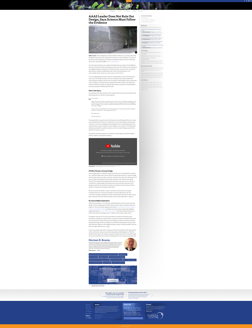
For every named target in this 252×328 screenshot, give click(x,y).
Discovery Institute (126, 326)
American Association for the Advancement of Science (103, 254)
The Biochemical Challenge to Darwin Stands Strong (151, 30)
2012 (143, 87)
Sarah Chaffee (107, 262)
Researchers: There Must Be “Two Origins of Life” (151, 61)
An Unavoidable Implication (147, 21)
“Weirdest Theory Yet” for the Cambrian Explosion (152, 63)
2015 (154, 84)
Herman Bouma (93, 257)
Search (88, 309)
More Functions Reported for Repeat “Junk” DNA (151, 75)
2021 (157, 82)
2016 (151, 84)
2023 (150, 82)
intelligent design (103, 257)
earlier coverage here (113, 61)
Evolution (92, 13)
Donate (138, 1)
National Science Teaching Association (99, 260)
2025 (143, 82)
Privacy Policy (117, 166)
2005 (143, 89)
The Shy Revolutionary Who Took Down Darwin (151, 34)
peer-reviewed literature (95, 262)
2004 (146, 89)
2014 (157, 84)
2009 (151, 87)
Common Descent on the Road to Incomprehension (148, 58)
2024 (146, 82)
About (134, 1)
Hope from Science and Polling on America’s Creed (152, 68)
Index (141, 11)
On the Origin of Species (129, 260)
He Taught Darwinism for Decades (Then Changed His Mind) (152, 45)
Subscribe (143, 1)
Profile (98, 250)
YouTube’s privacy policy (117, 152)
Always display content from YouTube (113, 156)
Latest (134, 11)
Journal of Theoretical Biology (108, 211)
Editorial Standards (99, 315)
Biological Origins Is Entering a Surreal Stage (151, 56)
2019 (143, 84)
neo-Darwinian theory (116, 260)
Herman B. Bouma (93, 25)
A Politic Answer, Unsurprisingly (148, 19)
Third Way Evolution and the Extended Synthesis (152, 41)
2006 (161, 87)
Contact (89, 311)
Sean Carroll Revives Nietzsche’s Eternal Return (151, 77)
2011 (145, 87)
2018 (146, 84)
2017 (148, 84)
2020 (160, 82)
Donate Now (112, 280)
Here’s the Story (144, 17)
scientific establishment (118, 262)
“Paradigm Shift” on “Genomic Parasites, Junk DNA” (151, 70)
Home (88, 304)
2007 (158, 87)
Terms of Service (98, 317)
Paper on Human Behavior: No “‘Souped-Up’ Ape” (152, 73)
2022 (154, 82)
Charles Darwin (123, 254)
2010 (148, 87)
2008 (154, 87)
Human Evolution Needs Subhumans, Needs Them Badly (151, 53)
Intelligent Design (100, 13)
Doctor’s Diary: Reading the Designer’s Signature (151, 38)
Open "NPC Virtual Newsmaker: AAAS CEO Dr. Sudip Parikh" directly (119, 163)
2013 (160, 84)
